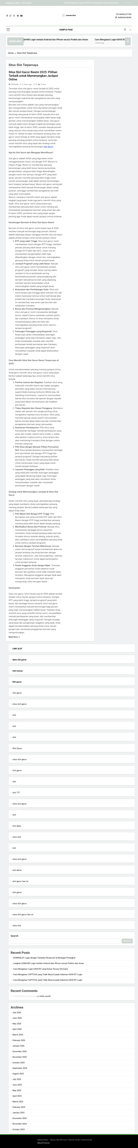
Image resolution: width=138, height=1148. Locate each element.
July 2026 (17, 1012)
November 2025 (20, 1057)
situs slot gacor (20, 704)
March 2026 (18, 1034)
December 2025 (20, 1051)
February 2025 (19, 1107)
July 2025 (17, 1079)
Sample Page (66, 29)
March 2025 (18, 1101)
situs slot (17, 837)
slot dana (17, 826)
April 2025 (17, 1096)
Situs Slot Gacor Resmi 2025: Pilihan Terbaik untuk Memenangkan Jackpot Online (33, 75)
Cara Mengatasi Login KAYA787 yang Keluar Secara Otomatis (40, 969)
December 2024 (20, 1118)
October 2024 (19, 1129)
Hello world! (45, 996)
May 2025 (17, 1090)
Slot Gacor (17, 748)
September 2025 (20, 1068)
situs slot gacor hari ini (23, 914)
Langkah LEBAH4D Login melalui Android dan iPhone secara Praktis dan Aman (48, 963)
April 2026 (17, 1029)
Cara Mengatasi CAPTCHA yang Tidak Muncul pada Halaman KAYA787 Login (84, 4)
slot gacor (48, 146)
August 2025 (18, 1073)
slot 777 (16, 792)
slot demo (17, 870)
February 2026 (19, 1040)
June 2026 (17, 1018)
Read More (13, 636)
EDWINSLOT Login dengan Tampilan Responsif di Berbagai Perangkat (44, 958)
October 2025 (19, 1062)
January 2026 (18, 1046)
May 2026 (17, 1023)
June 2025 (17, 1085)
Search (14, 935)
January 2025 (18, 1112)
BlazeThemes (43, 1143)
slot (14, 715)
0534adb (15, 84)
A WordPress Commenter (24, 996)
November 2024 (20, 1124)
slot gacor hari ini (20, 881)
